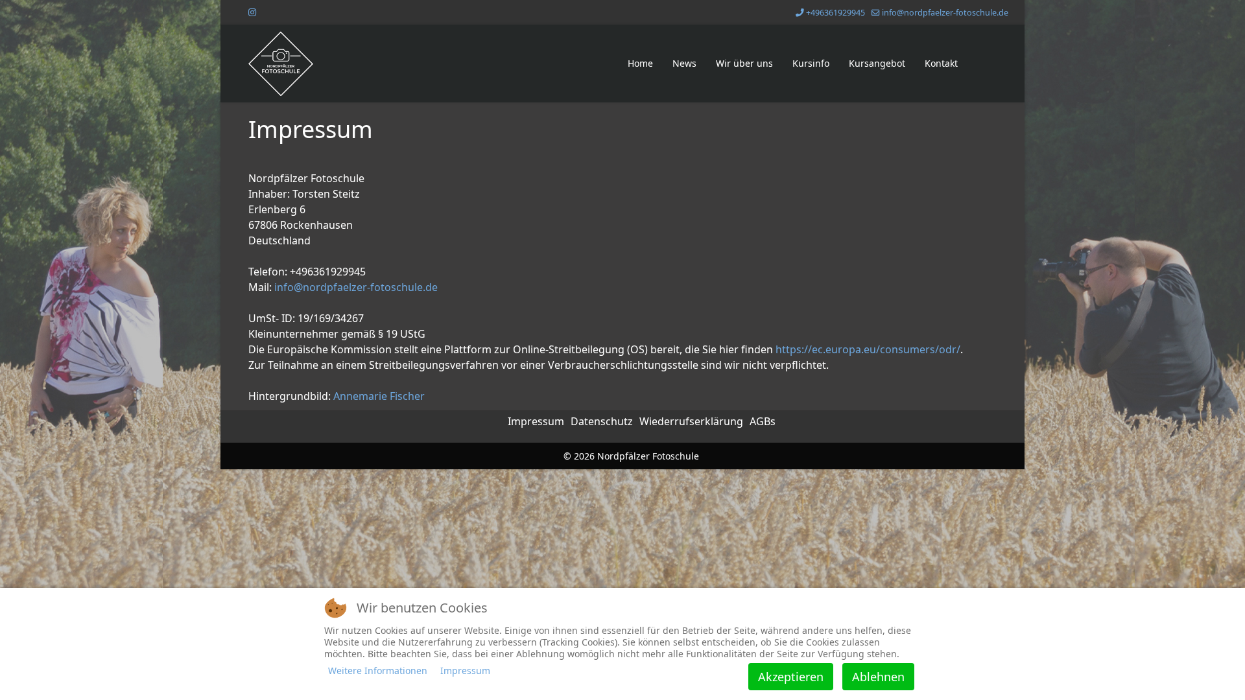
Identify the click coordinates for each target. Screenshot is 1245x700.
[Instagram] (252, 12)
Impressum (536, 421)
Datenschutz (602, 421)
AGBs (763, 421)
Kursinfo (810, 63)
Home (640, 63)
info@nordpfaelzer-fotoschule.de (945, 12)
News (684, 63)
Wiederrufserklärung (691, 421)
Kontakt (941, 63)
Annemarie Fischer (379, 396)
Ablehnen (878, 676)
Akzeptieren (791, 676)
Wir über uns (744, 63)
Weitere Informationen (377, 670)
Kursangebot (877, 63)
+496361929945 (835, 12)
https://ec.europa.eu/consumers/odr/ (868, 349)
